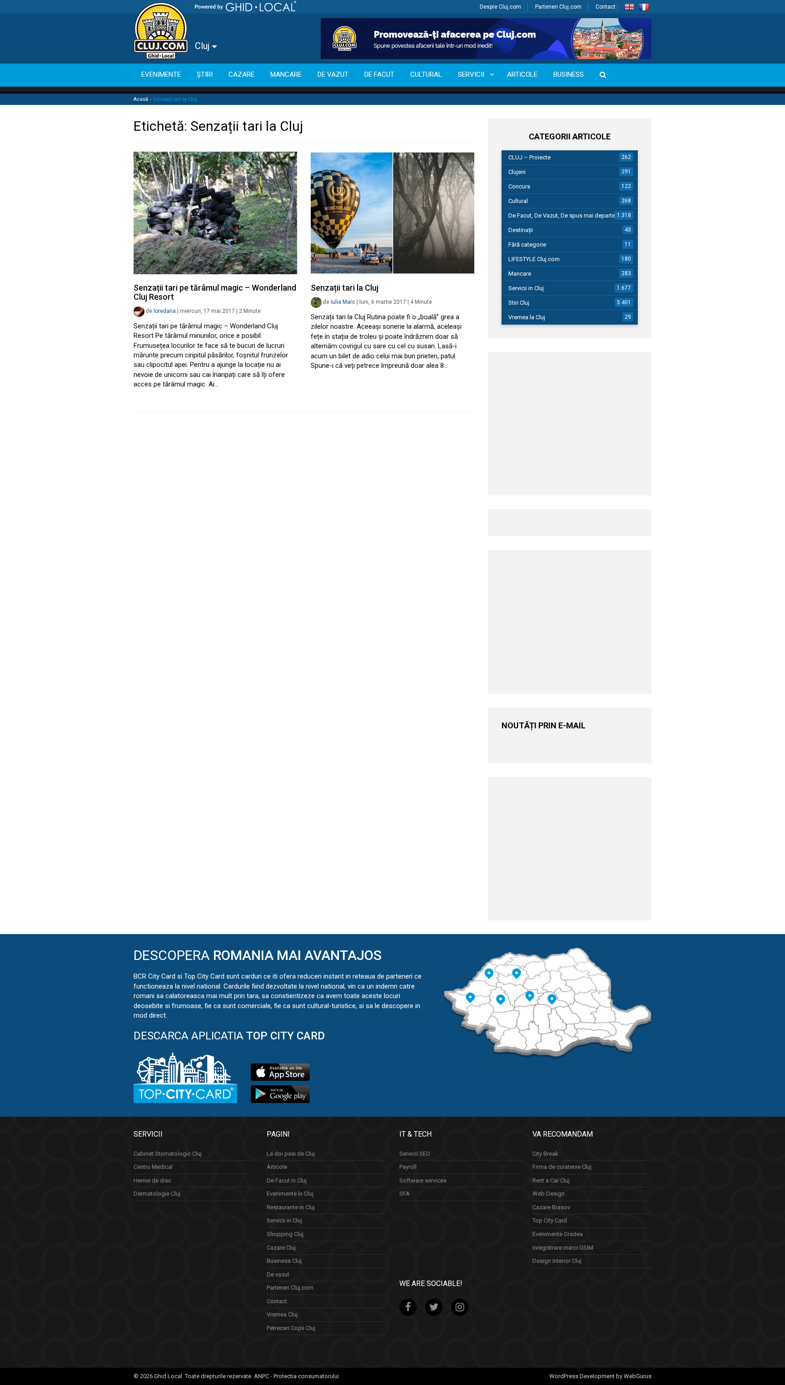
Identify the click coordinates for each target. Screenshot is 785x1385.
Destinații (520, 230)
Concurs (519, 186)
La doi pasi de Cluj (291, 1153)
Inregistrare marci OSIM (562, 1247)
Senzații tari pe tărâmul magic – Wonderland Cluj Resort (215, 292)
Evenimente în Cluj (290, 1193)
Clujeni (517, 171)
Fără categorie (527, 244)
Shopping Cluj (285, 1234)
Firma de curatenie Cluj (561, 1166)
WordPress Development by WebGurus (600, 1376)
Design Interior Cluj (556, 1260)
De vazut (278, 1274)
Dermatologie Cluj (157, 1193)
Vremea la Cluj (526, 317)
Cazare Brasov (551, 1207)
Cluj (203, 45)
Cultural (518, 201)
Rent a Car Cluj (551, 1180)
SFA (404, 1193)
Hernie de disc (152, 1180)
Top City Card (549, 1220)
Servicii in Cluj (526, 288)
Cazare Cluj (281, 1247)
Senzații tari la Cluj (344, 287)
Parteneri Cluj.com (558, 7)
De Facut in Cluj (287, 1180)
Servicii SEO (414, 1153)
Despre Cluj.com (500, 7)
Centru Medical (153, 1166)
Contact (606, 7)
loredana (165, 311)
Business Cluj (284, 1260)
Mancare (519, 273)
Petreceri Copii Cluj (291, 1328)
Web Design (548, 1193)
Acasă (141, 99)
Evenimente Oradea (557, 1234)
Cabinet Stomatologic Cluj (168, 1153)
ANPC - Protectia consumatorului (296, 1376)
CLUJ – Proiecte (529, 157)
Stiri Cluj (518, 302)
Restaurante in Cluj (291, 1207)
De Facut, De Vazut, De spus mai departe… (563, 215)
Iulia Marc (343, 302)
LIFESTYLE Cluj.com (534, 259)
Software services (423, 1180)
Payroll (408, 1166)
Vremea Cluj (282, 1314)
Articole (277, 1166)
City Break (545, 1153)
